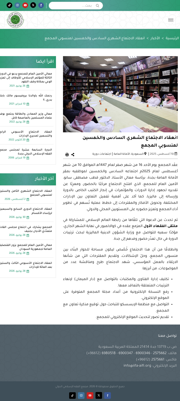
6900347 (126, 353)
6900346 (143, 353)
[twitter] (98, 395)
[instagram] (81, 395)
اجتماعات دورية (101, 154)
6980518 (109, 353)
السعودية (137, 154)
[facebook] (107, 395)
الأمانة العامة (122, 154)
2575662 (159, 353)
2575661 (157, 360)
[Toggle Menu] (171, 19)
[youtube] (90, 395)
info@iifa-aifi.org (137, 366)
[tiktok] (72, 395)
